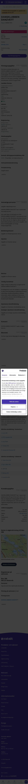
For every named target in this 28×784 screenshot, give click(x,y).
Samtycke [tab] (4, 375)
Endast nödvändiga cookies (14, 411)
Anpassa (13, 406)
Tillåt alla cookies (14, 401)
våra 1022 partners (11, 383)
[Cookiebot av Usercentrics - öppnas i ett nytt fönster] (19, 371)
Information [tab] (12, 375)
